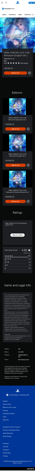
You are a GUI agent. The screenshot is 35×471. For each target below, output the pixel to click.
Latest (4, 14)
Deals (20, 14)
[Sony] (31, 470)
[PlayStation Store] (8, 8)
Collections (12, 14)
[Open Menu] (2, 3)
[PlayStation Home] (17, 2)
